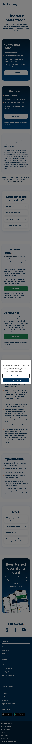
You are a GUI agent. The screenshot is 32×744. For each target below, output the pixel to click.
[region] (16, 372)
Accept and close (16, 380)
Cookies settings (16, 375)
